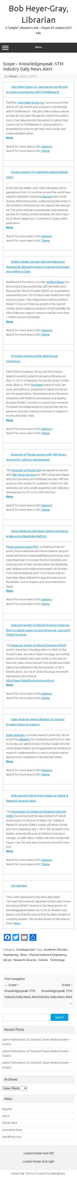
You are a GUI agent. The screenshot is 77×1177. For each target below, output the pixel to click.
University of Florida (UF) (26, 470)
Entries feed (9, 1122)
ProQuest (37, 384)
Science (43, 959)
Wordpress (58, 1173)
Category (46, 146)
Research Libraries (25, 959)
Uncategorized (25, 949)
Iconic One (17, 1173)
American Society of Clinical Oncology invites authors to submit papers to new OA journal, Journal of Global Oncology (38, 630)
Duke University (15, 735)
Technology (57, 959)
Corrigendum (19, 885)
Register (7, 1108)
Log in (5, 1115)
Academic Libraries (55, 949)
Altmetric (24, 739)
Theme (45, 150)
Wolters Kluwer (55, 282)
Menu (38, 47)
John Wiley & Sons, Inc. (31, 102)
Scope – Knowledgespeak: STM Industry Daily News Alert (21, 991)
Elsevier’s (47, 196)
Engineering (10, 954)
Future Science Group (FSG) (22, 546)
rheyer (13, 76)
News (23, 954)
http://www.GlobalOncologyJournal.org (30, 680)
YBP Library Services (24, 474)
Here (17, 923)
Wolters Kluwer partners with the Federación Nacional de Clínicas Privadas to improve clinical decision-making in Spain (38, 266)
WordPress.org (11, 1136)
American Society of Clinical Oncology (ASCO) (39, 645)
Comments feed (12, 1129)
